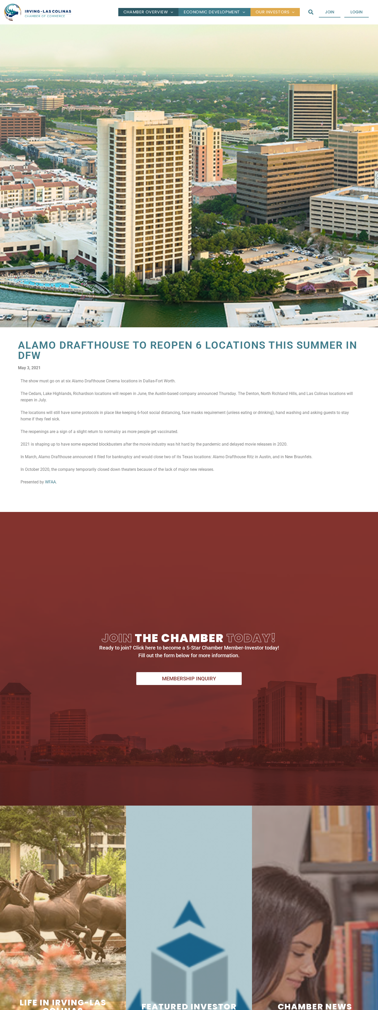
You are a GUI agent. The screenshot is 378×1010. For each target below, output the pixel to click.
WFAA (50, 482)
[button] (311, 12)
